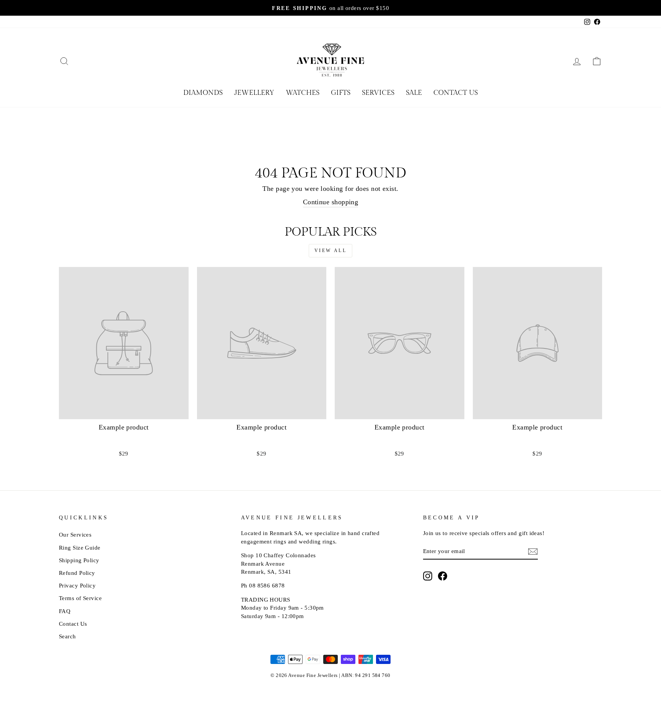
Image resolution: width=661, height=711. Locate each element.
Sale (414, 93)
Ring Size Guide (80, 547)
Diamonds (203, 93)
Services (378, 93)
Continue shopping (330, 202)
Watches (302, 93)
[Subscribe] (533, 551)
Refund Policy (77, 572)
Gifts (340, 93)
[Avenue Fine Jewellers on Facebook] (442, 575)
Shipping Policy (79, 560)
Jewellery (254, 93)
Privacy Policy (77, 585)
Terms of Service (80, 598)
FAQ (64, 611)
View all (330, 250)
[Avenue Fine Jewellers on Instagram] (427, 575)
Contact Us (455, 93)
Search (67, 636)
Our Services (75, 534)
